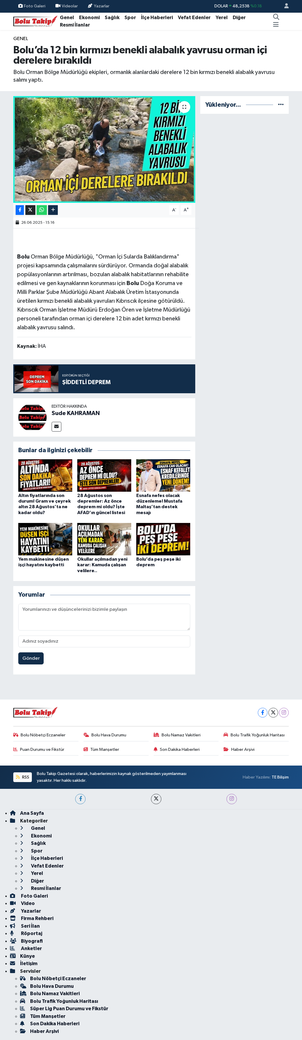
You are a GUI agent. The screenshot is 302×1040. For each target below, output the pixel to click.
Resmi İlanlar (75, 24)
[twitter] (156, 799)
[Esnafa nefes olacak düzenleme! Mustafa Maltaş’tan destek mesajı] (163, 475)
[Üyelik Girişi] (284, 6)
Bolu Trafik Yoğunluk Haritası (258, 735)
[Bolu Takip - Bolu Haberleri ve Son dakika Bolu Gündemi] (35, 21)
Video (27, 903)
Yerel (222, 17)
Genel (67, 17)
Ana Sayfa (32, 813)
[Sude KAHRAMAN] (32, 417)
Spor (130, 17)
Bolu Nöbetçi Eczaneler (43, 735)
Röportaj (31, 933)
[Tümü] (281, 104)
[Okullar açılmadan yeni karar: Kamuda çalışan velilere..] (104, 539)
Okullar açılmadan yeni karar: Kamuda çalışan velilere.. (102, 565)
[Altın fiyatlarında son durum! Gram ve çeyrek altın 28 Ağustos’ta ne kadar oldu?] (45, 475)
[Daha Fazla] (53, 210)
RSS (25, 777)
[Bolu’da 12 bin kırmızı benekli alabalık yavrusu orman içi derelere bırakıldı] (104, 149)
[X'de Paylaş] (30, 210)
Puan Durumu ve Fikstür (42, 749)
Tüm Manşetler (104, 749)
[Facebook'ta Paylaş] (20, 210)
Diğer (239, 17)
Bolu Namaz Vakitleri (181, 735)
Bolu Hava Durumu (108, 735)
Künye (27, 956)
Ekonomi (89, 17)
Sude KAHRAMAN (76, 413)
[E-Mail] (56, 427)
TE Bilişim (280, 777)
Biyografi (31, 941)
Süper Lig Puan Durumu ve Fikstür (69, 1008)
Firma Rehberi (36, 918)
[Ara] (276, 18)
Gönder (31, 658)
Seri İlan (30, 926)
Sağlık (112, 17)
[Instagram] (284, 713)
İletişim (28, 963)
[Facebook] (262, 713)
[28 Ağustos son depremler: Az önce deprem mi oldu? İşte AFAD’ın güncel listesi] (104, 475)
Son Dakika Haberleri (180, 749)
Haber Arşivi (243, 749)
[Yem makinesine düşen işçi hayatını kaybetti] (45, 539)
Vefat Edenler (194, 17)
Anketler (31, 948)
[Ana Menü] (276, 25)
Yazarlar (101, 6)
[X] (273, 713)
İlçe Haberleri (157, 17)
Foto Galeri (34, 6)
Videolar (70, 6)
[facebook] (80, 799)
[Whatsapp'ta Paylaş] (42, 210)
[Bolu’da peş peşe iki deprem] (163, 539)
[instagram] (231, 799)
